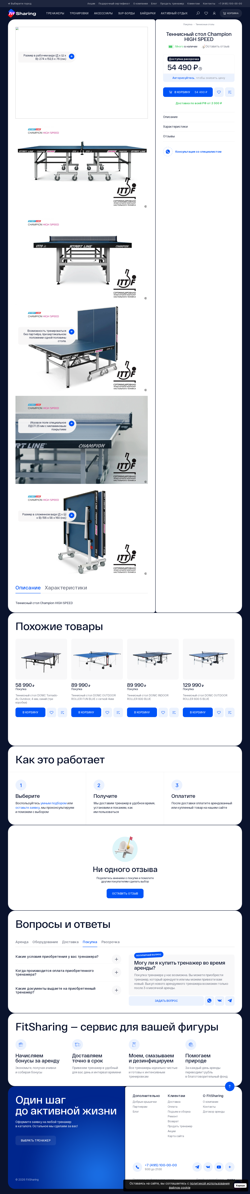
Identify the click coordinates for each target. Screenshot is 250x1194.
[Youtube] (219, 1167)
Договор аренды (214, 1111)
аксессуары (103, 13)
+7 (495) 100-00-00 (230, 3)
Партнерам (140, 1106)
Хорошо (240, 1185)
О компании (140, 3)
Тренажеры (55, 13)
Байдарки (147, 13)
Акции (91, 3)
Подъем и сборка (179, 1111)
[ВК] (208, 1167)
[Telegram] (197, 1167)
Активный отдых (174, 13)
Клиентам (193, 3)
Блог (154, 3)
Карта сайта (176, 1136)
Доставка (174, 1101)
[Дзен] (230, 1167)
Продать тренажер (172, 3)
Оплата (172, 1106)
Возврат (173, 1121)
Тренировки (79, 13)
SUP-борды (126, 13)
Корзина (233, 13)
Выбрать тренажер (36, 1140)
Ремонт (173, 1116)
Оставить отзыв (217, 46)
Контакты (209, 3)
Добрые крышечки (145, 1101)
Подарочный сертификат (114, 3)
